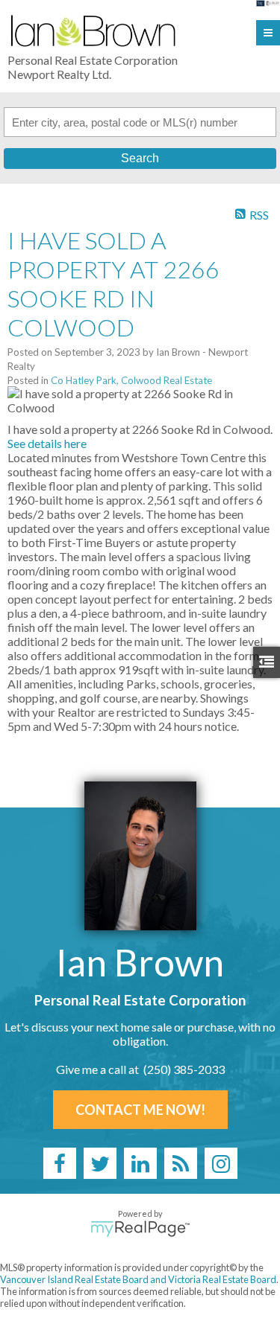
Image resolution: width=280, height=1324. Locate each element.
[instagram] (221, 1163)
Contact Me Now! (140, 1109)
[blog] (180, 1163)
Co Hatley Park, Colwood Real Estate (131, 380)
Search (140, 158)
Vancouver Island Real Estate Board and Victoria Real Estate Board (138, 1279)
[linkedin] (140, 1163)
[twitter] (100, 1163)
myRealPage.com (140, 1228)
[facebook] (59, 1163)
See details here (47, 443)
